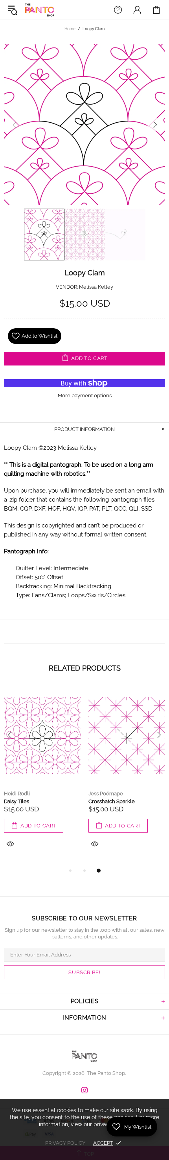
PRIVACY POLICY (65, 1143)
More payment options (85, 395)
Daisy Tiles (16, 801)
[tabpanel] (42, 776)
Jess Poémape (105, 793)
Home (69, 29)
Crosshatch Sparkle (111, 801)
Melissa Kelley (96, 287)
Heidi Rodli (17, 793)
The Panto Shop (39, 10)
